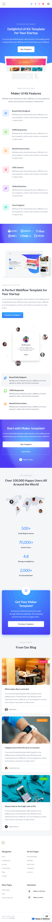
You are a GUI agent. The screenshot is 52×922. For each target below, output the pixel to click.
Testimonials (6, 868)
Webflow (12, 918)
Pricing (4, 864)
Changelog (30, 868)
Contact (4, 876)
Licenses (30, 872)
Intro (3, 856)
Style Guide (30, 864)
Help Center (6, 890)
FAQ (3, 894)
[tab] (26, 380)
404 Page (30, 860)
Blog (3, 872)
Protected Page (32, 856)
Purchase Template (12, 315)
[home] (4, 4)
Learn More (26, 452)
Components (6, 860)
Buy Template (26, 49)
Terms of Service (7, 898)
